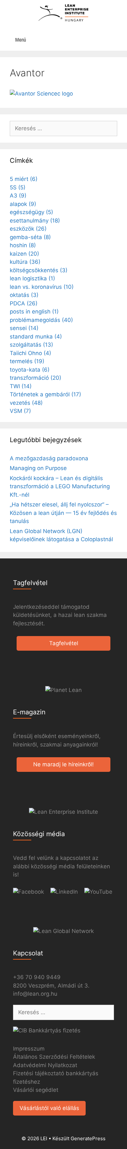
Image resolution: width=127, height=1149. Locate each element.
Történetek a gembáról (45, 394)
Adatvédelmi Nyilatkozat (45, 1065)
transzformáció (35, 378)
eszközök (28, 228)
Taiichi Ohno (30, 353)
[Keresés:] (63, 128)
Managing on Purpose (38, 468)
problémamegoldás (41, 320)
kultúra (25, 262)
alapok (23, 204)
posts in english (34, 311)
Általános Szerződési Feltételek (54, 1056)
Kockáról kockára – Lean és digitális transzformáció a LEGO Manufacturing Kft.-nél (60, 486)
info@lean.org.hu (35, 993)
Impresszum (29, 1048)
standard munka (36, 336)
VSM (20, 411)
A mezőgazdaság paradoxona (49, 458)
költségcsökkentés (38, 270)
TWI (21, 386)
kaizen (24, 253)
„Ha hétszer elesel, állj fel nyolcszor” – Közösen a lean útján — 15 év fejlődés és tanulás (63, 512)
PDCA (23, 303)
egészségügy (31, 212)
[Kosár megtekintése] (119, 40)
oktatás (24, 295)
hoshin (23, 245)
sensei (24, 328)
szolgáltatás (31, 344)
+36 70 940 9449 (37, 977)
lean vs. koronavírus (42, 287)
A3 (18, 195)
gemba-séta (30, 237)
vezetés (26, 403)
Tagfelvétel (63, 643)
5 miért (23, 179)
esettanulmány (35, 220)
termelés (27, 361)
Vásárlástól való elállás (49, 1108)
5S (17, 187)
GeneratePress (88, 1138)
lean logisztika (32, 278)
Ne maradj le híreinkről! (63, 764)
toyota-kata (29, 369)
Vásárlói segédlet (35, 1090)
